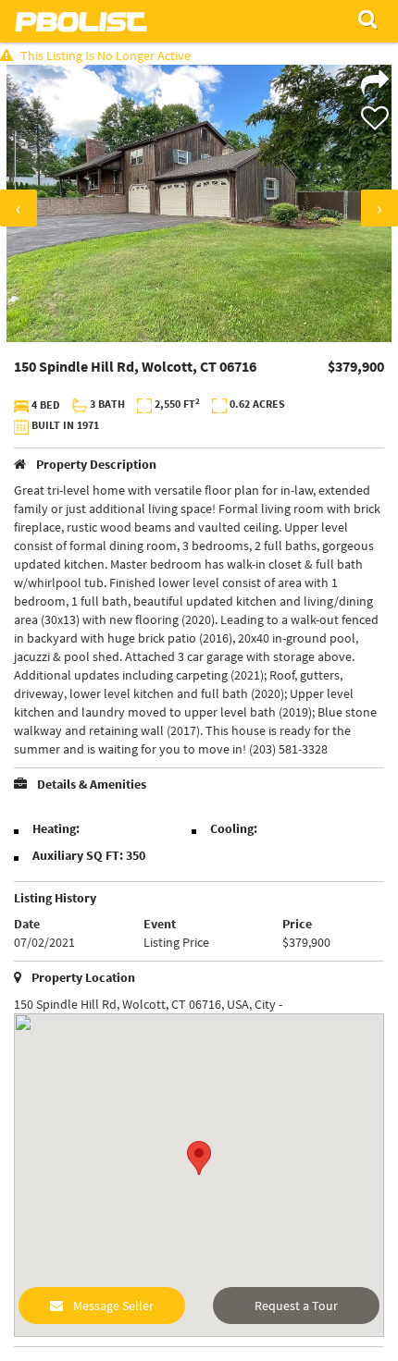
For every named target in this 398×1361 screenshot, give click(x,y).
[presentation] (18, 208)
